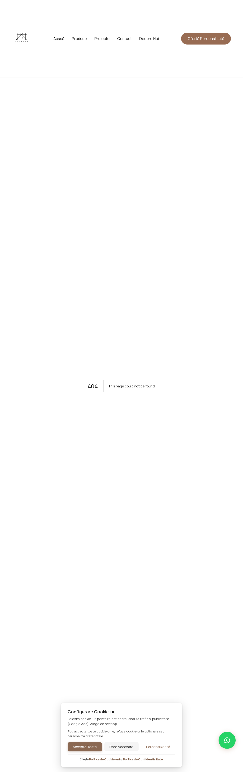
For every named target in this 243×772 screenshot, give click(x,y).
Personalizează (158, 747)
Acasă (58, 38)
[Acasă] (21, 46)
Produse (79, 38)
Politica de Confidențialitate (143, 759)
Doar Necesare (121, 747)
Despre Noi (149, 38)
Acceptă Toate (85, 747)
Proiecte (102, 38)
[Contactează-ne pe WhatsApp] (227, 740)
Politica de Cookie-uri (104, 759)
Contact (124, 38)
